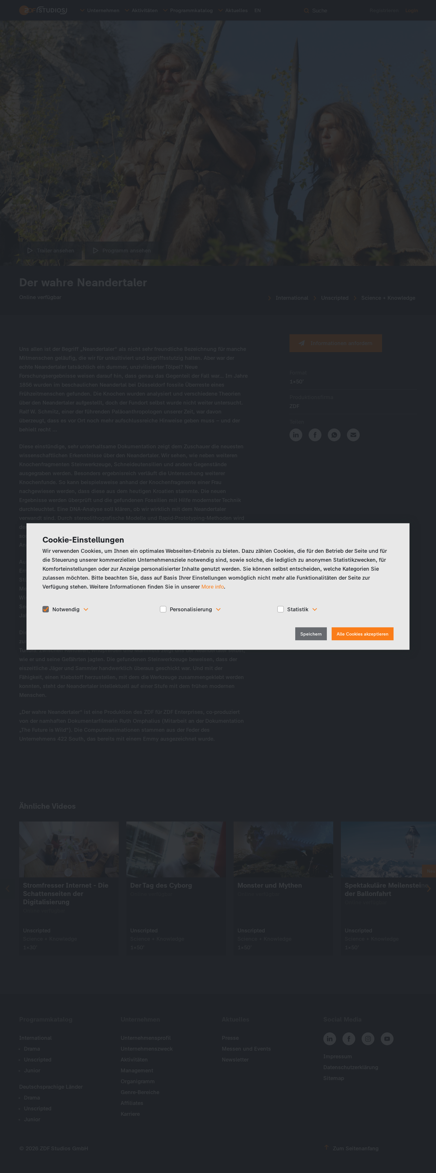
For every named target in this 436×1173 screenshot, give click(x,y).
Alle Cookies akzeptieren (362, 634)
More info (212, 586)
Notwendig (65, 609)
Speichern (311, 634)
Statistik (297, 609)
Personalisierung (191, 609)
